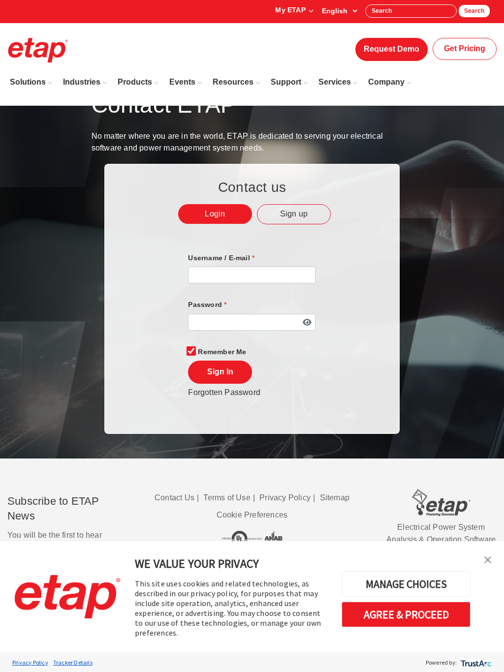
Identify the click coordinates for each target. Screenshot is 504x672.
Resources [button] (233, 82)
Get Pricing (464, 48)
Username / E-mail (221, 258)
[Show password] (307, 322)
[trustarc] (475, 662)
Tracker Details (73, 662)
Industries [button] (81, 82)
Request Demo (391, 49)
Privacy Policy (30, 662)
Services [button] (334, 82)
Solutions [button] (28, 82)
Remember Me (222, 352)
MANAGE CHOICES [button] (406, 584)
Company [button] (386, 82)
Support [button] (286, 82)
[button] (488, 559)
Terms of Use (226, 497)
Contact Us (174, 497)
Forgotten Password (224, 392)
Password (207, 304)
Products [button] (135, 82)
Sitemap (334, 497)
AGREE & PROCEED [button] (406, 614)
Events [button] (182, 82)
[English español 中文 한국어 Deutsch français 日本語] (339, 11)
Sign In (220, 371)
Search (474, 10)
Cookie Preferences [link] (252, 515)
